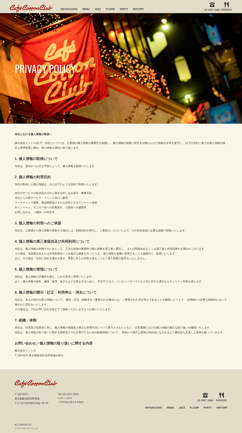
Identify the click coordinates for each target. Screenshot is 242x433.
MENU (86, 9)
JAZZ (98, 9)
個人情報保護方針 (23, 424)
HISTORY (138, 9)
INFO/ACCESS (69, 9)
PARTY (124, 9)
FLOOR (110, 9)
